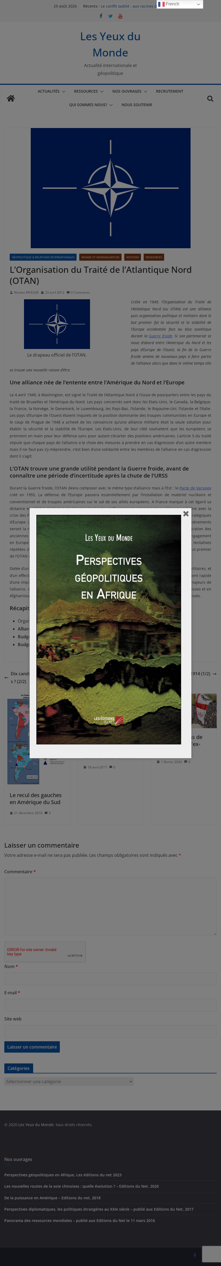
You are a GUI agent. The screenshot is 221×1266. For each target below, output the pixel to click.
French (172, 4)
